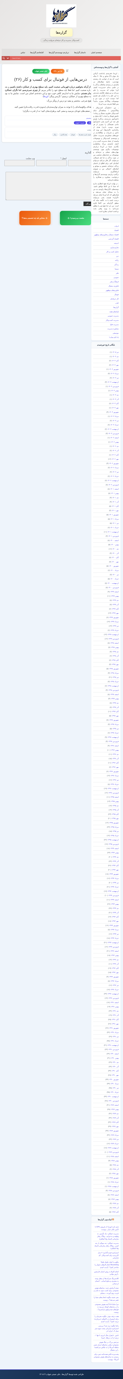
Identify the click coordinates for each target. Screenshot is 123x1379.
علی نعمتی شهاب (41, 71)
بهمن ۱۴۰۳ (115, 391)
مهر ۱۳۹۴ (115, 870)
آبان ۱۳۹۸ (115, 660)
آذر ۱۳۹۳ (115, 912)
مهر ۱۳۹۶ (115, 767)
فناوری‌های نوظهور (112, 290)
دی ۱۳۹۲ (115, 960)
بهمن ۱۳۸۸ (115, 1161)
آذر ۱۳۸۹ (115, 1118)
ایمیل (63, 158)
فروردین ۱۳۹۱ (113, 1049)
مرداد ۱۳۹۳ (115, 930)
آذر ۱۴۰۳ (115, 399)
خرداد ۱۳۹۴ (114, 887)
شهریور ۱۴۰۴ (114, 369)
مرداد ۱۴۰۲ (115, 468)
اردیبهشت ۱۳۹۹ (113, 634)
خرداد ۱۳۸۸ (114, 1182)
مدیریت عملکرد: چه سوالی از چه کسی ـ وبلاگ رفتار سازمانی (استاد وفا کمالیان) (106, 1245)
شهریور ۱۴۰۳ (114, 412)
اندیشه (116, 243)
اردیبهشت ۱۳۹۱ (113, 1045)
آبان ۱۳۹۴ (115, 865)
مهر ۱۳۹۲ (115, 972)
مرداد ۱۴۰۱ (115, 519)
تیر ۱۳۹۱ (115, 1036)
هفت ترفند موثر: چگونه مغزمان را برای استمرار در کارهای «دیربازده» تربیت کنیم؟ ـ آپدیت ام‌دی (106, 1318)
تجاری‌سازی (114, 247)
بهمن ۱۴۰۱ (115, 493)
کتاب (117, 303)
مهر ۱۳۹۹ (115, 613)
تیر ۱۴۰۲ (115, 472)
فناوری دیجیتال (113, 286)
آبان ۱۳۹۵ (115, 814)
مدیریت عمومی (79, 123)
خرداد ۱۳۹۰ (114, 1092)
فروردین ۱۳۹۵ (113, 844)
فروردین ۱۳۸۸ (113, 1190)
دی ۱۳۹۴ (115, 857)
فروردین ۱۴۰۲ (113, 485)
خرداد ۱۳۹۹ (114, 630)
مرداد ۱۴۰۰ (115, 570)
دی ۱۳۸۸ (115, 1165)
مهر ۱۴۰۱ (115, 510)
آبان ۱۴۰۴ (115, 361)
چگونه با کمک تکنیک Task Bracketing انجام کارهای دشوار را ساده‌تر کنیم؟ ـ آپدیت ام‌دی (107, 1264)
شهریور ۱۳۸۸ (114, 1178)
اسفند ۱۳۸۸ (114, 1156)
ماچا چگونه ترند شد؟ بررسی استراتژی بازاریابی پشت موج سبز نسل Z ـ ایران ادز (107, 1328)
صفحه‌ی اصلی (96, 52)
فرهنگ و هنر (114, 282)
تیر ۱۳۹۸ (115, 677)
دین (117, 256)
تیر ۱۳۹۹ (115, 626)
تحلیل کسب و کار (112, 252)
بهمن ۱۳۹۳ (115, 904)
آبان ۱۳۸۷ (115, 1212)
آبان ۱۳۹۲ (115, 968)
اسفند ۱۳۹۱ (114, 1002)
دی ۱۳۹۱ (115, 1011)
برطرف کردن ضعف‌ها (85, 135)
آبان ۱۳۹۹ (115, 609)
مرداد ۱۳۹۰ (115, 1084)
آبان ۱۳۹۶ (115, 763)
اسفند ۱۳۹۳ (114, 900)
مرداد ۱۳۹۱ (115, 1032)
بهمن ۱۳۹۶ (115, 750)
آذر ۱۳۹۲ (115, 964)
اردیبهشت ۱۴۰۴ (113, 382)
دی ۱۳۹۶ (115, 754)
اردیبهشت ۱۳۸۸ (113, 1186)
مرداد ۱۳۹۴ (115, 878)
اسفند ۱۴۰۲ (114, 438)
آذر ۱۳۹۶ (115, 758)
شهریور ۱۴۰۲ (114, 463)
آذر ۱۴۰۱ (115, 502)
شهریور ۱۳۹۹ (114, 617)
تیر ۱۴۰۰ (115, 575)
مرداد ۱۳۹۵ (115, 827)
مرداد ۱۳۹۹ (115, 622)
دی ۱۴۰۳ (115, 395)
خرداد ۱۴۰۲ (114, 476)
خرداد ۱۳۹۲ (114, 989)
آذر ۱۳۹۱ (115, 1015)
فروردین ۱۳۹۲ (113, 998)
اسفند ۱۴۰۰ (114, 540)
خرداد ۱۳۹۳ (114, 938)
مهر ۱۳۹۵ (115, 818)
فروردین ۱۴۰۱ (113, 536)
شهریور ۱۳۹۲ (114, 977)
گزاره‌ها (61, 32)
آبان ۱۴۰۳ (115, 403)
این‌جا (46, 96)
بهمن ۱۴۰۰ (115, 545)
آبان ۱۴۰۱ (115, 506)
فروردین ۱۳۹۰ (113, 1101)
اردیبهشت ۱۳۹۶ (113, 788)
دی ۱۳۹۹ (115, 600)
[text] (67, 71)
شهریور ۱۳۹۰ (114, 1079)
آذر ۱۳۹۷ (115, 707)
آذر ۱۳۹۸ (115, 656)
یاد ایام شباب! (114, 337)
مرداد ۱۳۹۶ (115, 776)
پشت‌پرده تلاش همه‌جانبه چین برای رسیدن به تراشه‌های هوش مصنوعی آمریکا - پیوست (106, 1356)
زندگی (116, 264)
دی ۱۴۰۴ (115, 356)
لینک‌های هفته (114, 312)
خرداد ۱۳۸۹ (114, 1144)
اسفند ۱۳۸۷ (114, 1195)
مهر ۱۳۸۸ (115, 1173)
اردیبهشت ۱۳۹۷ (113, 737)
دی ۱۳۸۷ (115, 1203)
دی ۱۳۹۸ (115, 652)
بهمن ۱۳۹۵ (115, 801)
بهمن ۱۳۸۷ (115, 1199)
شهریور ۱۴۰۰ (114, 566)
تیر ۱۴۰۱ (115, 523)
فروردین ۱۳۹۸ (113, 690)
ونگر (55, 135)
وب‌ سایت (30, 158)
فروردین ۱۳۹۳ (113, 947)
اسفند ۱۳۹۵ (114, 797)
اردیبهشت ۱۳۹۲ (113, 994)
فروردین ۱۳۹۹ (113, 639)
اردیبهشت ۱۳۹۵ (113, 840)
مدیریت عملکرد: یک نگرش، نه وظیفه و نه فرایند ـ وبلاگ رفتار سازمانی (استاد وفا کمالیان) (108, 1236)
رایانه (117, 260)
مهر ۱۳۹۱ (115, 1024)
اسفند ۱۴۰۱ (114, 489)
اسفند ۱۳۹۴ (114, 848)
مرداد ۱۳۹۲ (115, 981)
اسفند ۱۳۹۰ (114, 1054)
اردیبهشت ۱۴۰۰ (113, 583)
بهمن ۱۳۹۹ (115, 596)
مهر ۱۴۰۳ (115, 408)
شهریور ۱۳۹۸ (114, 669)
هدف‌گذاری (63, 135)
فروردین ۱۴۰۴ (113, 386)
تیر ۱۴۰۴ (115, 378)
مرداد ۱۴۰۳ (115, 416)
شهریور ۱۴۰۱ (114, 515)
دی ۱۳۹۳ (115, 908)
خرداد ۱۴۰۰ (114, 579)
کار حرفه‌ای (114, 299)
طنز (117, 273)
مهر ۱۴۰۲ (115, 459)
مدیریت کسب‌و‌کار (112, 320)
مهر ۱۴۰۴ (115, 365)
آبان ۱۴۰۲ (115, 455)
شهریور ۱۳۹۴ (114, 874)
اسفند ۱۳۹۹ (114, 592)
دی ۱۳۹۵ (115, 806)
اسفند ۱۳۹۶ (114, 746)
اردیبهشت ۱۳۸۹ (113, 1148)
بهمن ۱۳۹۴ (115, 853)
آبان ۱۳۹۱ (115, 1019)
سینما (117, 269)
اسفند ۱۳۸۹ (114, 1105)
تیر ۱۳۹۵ (115, 831)
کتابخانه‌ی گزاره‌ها (37, 52)
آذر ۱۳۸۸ (115, 1169)
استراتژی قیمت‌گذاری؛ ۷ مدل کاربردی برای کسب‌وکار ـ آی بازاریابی (108, 1255)
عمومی (116, 277)
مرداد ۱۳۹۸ (115, 673)
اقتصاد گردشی (113, 239)
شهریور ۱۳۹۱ (114, 1028)
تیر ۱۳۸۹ (115, 1139)
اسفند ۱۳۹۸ (114, 643)
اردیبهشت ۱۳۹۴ (113, 891)
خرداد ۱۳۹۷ (114, 733)
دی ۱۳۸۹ (115, 1113)
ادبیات (116, 226)
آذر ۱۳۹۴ (115, 861)
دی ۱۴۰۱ (115, 498)
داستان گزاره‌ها (80, 52)
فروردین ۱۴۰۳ (113, 433)
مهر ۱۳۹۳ (115, 921)
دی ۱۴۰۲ (115, 446)
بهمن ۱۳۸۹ (115, 1109)
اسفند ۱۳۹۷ (114, 694)
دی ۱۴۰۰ (115, 549)
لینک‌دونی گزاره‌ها (105, 1220)
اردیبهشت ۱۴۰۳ (113, 429)
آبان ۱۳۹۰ (115, 1071)
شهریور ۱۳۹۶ (114, 771)
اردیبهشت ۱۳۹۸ (113, 686)
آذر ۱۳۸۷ (115, 1208)
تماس (23, 52)
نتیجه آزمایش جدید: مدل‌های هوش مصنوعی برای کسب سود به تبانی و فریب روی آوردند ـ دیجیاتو (106, 1290)
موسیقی (116, 333)
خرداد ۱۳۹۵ (114, 835)
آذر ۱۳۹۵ (115, 810)
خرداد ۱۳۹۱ (114, 1041)
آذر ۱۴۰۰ (115, 553)
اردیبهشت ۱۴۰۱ (113, 532)
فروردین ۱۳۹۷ (113, 741)
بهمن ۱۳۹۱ (115, 1007)
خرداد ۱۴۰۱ (114, 527)
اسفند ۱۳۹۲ (114, 951)
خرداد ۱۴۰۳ (114, 425)
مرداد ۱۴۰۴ (115, 373)
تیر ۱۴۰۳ (115, 421)
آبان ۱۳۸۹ (115, 1122)
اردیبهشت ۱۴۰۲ (113, 480)
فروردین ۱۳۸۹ (113, 1152)
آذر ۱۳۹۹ (115, 604)
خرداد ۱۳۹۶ (114, 784)
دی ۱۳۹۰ (115, 1062)
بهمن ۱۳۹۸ (115, 647)
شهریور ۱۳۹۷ (114, 720)
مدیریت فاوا (114, 324)
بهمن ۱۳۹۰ (115, 1058)
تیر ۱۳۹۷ (115, 729)
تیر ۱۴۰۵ (115, 352)
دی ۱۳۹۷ (115, 703)
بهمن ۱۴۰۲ (115, 442)
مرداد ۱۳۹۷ (115, 724)
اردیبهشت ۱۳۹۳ (113, 942)
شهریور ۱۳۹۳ (114, 925)
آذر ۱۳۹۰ (115, 1066)
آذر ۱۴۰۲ (115, 450)
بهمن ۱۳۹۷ (115, 699)
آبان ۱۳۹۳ (115, 917)
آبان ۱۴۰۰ (115, 557)
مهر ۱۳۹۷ (115, 716)
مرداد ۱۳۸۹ (115, 1135)
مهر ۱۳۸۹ (115, 1126)
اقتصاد (116, 230)
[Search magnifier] (4, 58)
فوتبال (90, 123)
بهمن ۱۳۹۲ (115, 955)
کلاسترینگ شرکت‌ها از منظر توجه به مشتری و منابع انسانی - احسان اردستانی (107, 1281)
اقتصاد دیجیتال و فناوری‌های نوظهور (106, 235)
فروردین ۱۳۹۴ (113, 895)
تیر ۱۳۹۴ (115, 883)
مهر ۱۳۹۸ (115, 664)
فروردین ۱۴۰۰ (113, 587)
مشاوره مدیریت (113, 329)
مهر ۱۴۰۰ (115, 562)
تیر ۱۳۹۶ (115, 780)
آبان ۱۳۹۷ (115, 711)
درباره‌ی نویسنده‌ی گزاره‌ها (59, 52)
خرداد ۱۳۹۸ (114, 681)
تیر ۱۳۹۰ (115, 1088)
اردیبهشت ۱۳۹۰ (113, 1096)
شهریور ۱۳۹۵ (114, 823)
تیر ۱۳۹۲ (115, 985)
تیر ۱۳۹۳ (115, 934)
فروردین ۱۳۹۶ (113, 793)
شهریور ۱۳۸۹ (114, 1131)
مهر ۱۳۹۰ (115, 1075)
